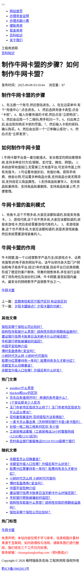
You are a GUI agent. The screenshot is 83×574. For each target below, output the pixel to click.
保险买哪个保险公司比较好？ (23, 327)
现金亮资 (16, 30)
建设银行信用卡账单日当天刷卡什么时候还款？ (35, 336)
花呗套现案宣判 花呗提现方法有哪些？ (37, 417)
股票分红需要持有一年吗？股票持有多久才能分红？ (39, 360)
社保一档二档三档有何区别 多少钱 (34, 426)
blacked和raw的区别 (23, 393)
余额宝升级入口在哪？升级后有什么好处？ (32, 370)
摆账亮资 (16, 25)
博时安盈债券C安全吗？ (19, 351)
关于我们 (16, 40)
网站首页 (16, 11)
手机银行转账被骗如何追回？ (23, 341)
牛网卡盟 (8, 290)
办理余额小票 (19, 21)
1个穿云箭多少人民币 (25, 402)
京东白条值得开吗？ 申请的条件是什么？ (39, 397)
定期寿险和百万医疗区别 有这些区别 (41, 301)
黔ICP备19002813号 (15, 568)
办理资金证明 (19, 16)
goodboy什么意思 (22, 388)
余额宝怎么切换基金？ (18, 365)
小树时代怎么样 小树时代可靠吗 (25, 356)
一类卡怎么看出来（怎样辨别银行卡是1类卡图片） (46, 422)
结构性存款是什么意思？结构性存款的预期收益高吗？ (40, 331)
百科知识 (16, 35)
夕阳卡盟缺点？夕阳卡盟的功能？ (39, 306)
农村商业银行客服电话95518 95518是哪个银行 (42, 441)
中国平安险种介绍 (14, 346)
